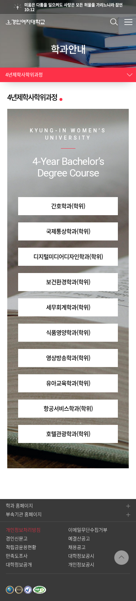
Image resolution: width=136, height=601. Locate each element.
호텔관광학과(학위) (68, 434)
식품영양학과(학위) (68, 333)
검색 (114, 21)
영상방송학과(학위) (68, 358)
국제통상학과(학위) (68, 231)
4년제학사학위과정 (24, 74)
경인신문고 (17, 538)
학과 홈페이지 (19, 505)
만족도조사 (17, 556)
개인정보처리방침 (23, 530)
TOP (121, 557)
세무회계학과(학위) (68, 307)
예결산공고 (79, 538)
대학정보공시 (81, 556)
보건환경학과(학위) (68, 282)
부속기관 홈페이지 (24, 514)
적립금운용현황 (21, 547)
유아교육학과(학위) (68, 383)
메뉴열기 (128, 22)
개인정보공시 (81, 564)
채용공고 (77, 547)
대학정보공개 (19, 564)
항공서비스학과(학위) (68, 409)
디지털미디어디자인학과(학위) (68, 257)
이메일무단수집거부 (87, 530)
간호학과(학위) (68, 206)
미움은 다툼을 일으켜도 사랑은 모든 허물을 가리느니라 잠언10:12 (73, 7)
